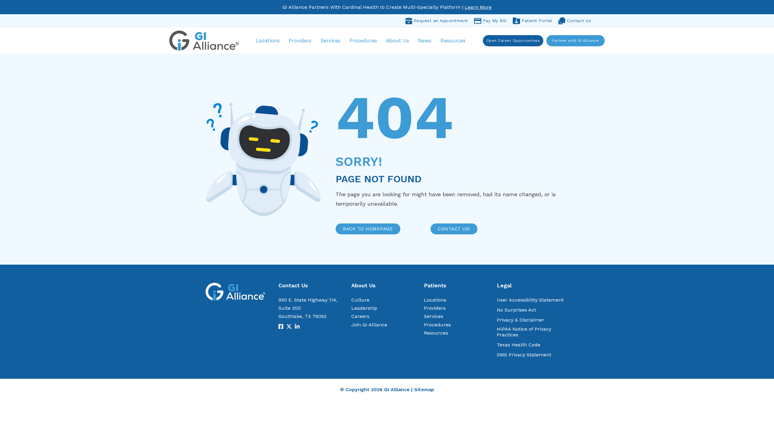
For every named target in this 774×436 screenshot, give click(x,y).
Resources (453, 41)
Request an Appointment (441, 20)
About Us (397, 41)
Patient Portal (537, 20)
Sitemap (424, 389)
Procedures (363, 41)
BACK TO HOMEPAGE (368, 229)
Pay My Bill (495, 20)
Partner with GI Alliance (575, 40)
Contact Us (579, 20)
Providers (300, 41)
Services (330, 41)
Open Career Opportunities (513, 40)
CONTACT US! (454, 229)
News (424, 41)
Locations (268, 41)
